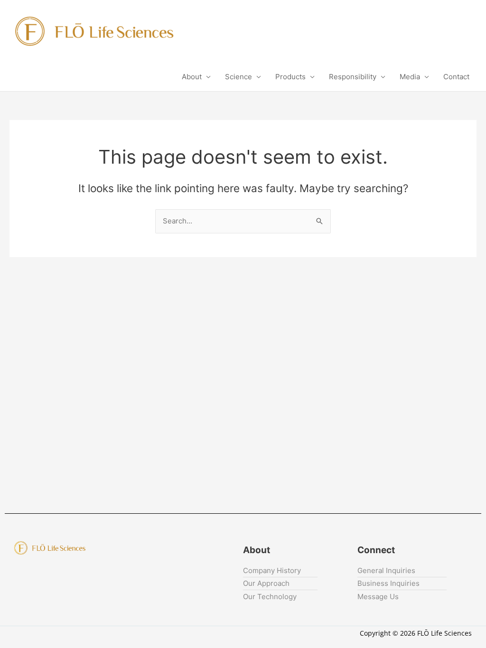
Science (238, 76)
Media (410, 76)
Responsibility (352, 76)
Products (290, 76)
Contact (456, 76)
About (192, 76)
